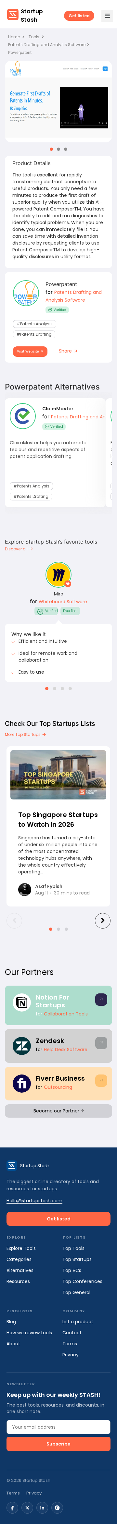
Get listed (79, 15)
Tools (34, 37)
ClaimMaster (57, 408)
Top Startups (77, 1259)
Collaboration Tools (66, 1014)
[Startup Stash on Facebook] (12, 1508)
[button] (51, 149)
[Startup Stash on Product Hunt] (57, 1508)
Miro (58, 594)
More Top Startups (23, 734)
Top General (76, 1292)
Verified (60, 309)
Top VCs (71, 1270)
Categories (19, 1259)
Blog (11, 1321)
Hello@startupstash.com (34, 1200)
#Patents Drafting (34, 334)
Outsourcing (58, 1087)
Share (66, 351)
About (13, 1343)
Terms (69, 1343)
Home (14, 37)
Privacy (70, 1354)
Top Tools (73, 1248)
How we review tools (29, 1332)
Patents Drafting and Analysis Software (46, 44)
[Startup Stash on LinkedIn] (42, 1508)
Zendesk (50, 1040)
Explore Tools (21, 1248)
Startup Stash (32, 15)
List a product (77, 1321)
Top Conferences (82, 1281)
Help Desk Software (65, 1049)
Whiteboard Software (63, 601)
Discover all (17, 549)
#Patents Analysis (35, 324)
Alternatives (19, 1270)
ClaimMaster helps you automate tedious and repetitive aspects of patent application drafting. (48, 449)
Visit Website (28, 351)
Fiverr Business (60, 1078)
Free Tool (70, 610)
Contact (72, 1332)
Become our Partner (57, 1111)
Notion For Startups (52, 1001)
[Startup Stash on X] (27, 1508)
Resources (18, 1281)
